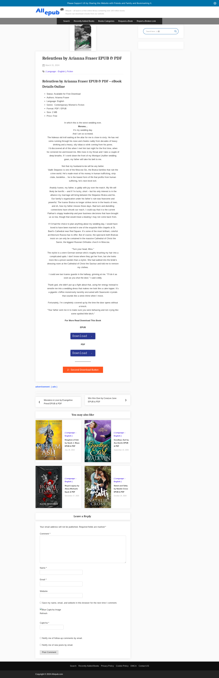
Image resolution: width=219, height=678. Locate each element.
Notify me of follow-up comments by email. (62, 638)
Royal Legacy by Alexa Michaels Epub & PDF (72, 489)
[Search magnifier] (175, 31)
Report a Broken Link (146, 21)
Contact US (144, 666)
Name (43, 568)
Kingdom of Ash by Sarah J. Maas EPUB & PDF (72, 443)
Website (44, 591)
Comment (45, 534)
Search (66, 21)
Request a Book (125, 21)
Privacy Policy (107, 666)
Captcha (44, 623)
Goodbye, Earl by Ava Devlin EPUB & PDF (121, 443)
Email (43, 579)
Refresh (43, 613)
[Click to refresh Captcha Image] (50, 610)
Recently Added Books (84, 21)
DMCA (134, 666)
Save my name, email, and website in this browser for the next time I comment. (79, 603)
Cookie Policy (122, 666)
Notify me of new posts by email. (57, 645)
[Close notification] (214, 3)
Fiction (70, 71)
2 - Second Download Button (83, 369)
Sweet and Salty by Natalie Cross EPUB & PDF (121, 489)
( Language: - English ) (55, 71)
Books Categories (106, 21)
